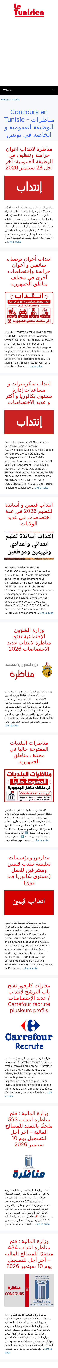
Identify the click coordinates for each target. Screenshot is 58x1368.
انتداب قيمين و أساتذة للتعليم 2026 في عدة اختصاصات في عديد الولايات (29, 514)
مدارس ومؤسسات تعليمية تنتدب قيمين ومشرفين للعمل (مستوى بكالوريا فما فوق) (29, 869)
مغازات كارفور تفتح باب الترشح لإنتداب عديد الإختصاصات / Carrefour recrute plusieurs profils (29, 997)
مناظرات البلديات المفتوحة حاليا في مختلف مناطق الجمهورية (29, 752)
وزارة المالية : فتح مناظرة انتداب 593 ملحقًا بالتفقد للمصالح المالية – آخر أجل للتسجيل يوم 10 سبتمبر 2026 (29, 1128)
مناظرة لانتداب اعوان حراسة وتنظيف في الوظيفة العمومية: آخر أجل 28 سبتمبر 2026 (29, 158)
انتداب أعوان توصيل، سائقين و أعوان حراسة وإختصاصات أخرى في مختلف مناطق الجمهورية (29, 271)
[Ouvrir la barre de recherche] (53, 90)
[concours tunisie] (29, 9)
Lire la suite (14, 241)
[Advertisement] (29, 53)
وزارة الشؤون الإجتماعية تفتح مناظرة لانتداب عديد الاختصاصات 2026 (29, 639)
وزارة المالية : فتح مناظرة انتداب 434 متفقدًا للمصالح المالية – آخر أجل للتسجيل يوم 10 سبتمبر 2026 (29, 1253)
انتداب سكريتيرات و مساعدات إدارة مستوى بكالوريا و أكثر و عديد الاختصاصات (29, 392)
